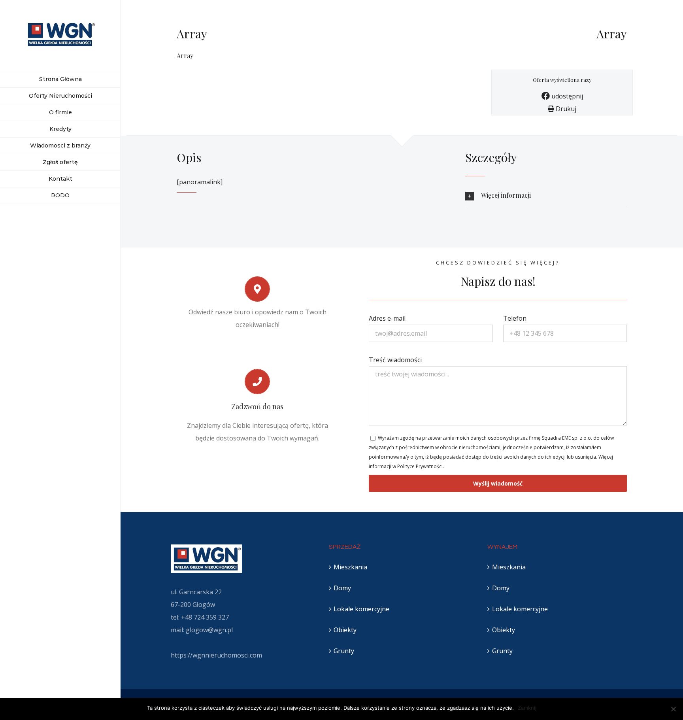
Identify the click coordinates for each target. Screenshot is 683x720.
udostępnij (566, 96)
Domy (342, 588)
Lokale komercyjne (361, 609)
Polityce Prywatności (420, 466)
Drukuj (565, 108)
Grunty (344, 650)
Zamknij (527, 708)
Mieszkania (350, 567)
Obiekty (345, 630)
